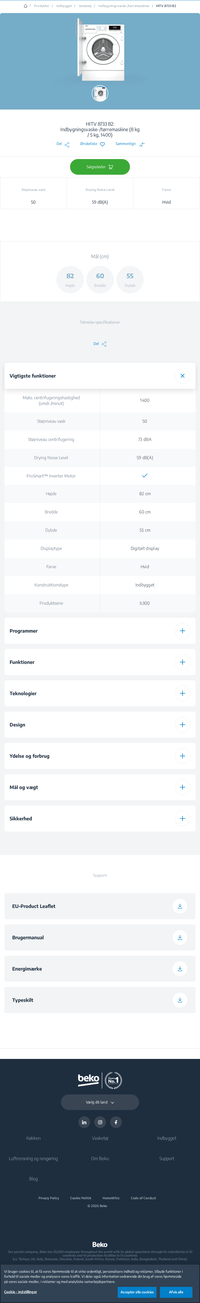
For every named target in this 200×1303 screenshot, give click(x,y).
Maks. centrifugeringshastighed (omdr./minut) (51, 400)
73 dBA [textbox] (145, 439)
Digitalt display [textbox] (145, 548)
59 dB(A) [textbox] (145, 457)
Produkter (41, 6)
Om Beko (100, 1158)
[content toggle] (182, 376)
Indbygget (64, 6)
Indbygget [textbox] (145, 584)
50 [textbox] (144, 421)
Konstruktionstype (51, 584)
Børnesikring (51, 840)
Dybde (51, 530)
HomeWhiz (111, 1198)
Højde (51, 493)
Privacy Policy (49, 1198)
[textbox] (145, 475)
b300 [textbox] (145, 603)
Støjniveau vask (51, 421)
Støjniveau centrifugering (51, 439)
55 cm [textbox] (145, 530)
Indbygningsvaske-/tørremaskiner (123, 6)
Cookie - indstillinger (20, 1292)
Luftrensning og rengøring (33, 1158)
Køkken (33, 1138)
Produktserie (51, 603)
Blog (33, 1178)
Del (59, 144)
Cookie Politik (80, 1198)
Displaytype (51, 548)
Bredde (51, 511)
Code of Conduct (143, 1198)
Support (166, 1158)
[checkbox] (145, 475)
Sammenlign (126, 144)
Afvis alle (176, 1292)
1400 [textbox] (144, 400)
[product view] (100, 93)
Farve (51, 566)
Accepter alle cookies (137, 1292)
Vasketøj (85, 6)
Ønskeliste (88, 144)
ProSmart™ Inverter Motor (51, 475)
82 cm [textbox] (145, 493)
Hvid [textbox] (145, 566)
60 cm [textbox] (145, 511)
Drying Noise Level (51, 457)
